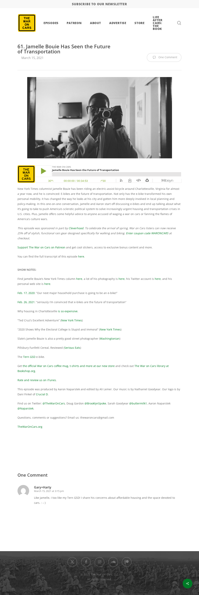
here (81, 256)
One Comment (167, 57)
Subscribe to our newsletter (99, 4)
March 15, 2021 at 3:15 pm (49, 491)
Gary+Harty (42, 487)
